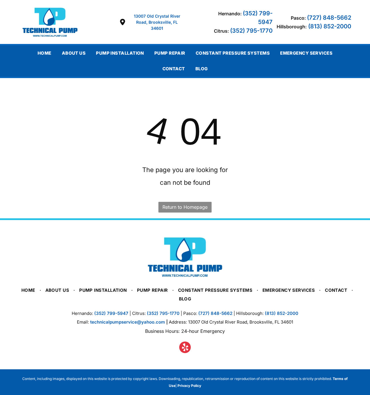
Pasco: (298, 18)
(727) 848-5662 (329, 17)
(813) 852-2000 (329, 26)
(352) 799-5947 (111, 313)
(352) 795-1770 (251, 30)
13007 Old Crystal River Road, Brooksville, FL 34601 (157, 22)
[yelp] (185, 348)
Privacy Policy (189, 385)
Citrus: (221, 31)
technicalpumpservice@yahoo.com (127, 322)
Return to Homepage (185, 207)
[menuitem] (44, 53)
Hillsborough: (292, 26)
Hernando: (230, 13)
